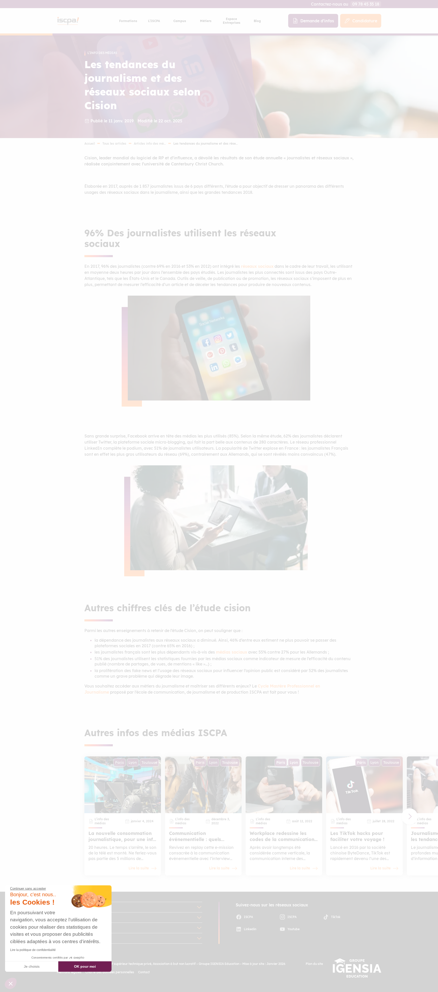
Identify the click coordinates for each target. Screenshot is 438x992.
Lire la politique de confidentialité (33, 950)
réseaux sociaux (257, 266)
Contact (144, 972)
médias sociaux (231, 652)
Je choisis (32, 966)
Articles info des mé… (150, 143)
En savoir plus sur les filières (84, 917)
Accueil (89, 143)
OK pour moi (85, 966)
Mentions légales (69, 972)
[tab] (128, 20)
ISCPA (248, 917)
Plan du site (314, 964)
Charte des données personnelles (109, 972)
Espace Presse (71, 938)
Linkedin (250, 929)
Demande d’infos (317, 20)
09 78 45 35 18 (365, 4)
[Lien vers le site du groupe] (357, 968)
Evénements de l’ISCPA (79, 927)
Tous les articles (114, 143)
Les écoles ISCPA (73, 907)
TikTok (335, 917)
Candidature (364, 20)
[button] (410, 816)
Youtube (293, 929)
